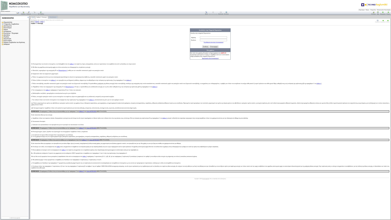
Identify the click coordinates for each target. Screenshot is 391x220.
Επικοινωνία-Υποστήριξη (383, 9)
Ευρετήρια (362, 9)
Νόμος (367, 9)
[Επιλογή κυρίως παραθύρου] (23, 13)
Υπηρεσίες (373, 9)
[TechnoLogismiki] (23, 10)
